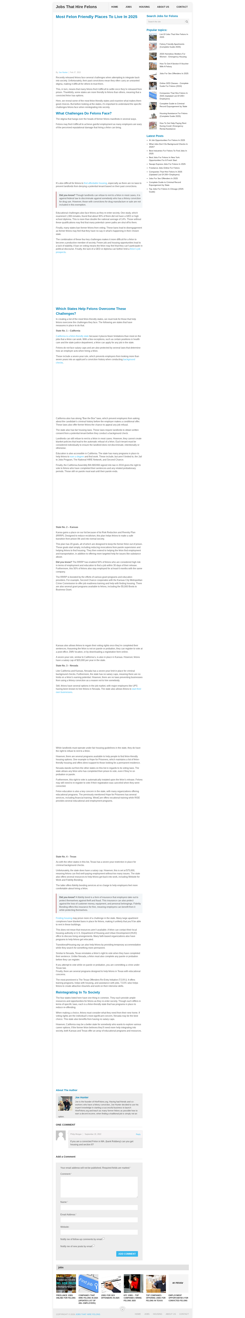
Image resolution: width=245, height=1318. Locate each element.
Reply (138, 1134)
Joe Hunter (63, 72)
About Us (163, 7)
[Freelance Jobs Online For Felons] (66, 1283)
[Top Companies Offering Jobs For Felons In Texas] (156, 1283)
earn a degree (77, 456)
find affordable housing (95, 183)
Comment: (66, 1174)
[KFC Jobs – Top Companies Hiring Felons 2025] (133, 1283)
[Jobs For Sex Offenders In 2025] (111, 1283)
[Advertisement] (99, 44)
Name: (64, 1202)
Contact (182, 7)
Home (114, 7)
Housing (144, 7)
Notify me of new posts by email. (76, 1246)
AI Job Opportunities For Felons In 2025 (167, 140)
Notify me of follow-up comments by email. (81, 1239)
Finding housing (64, 918)
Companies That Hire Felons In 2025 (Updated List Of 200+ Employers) (174, 96)
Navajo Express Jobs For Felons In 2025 (167, 164)
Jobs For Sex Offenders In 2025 (174, 73)
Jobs (128, 7)
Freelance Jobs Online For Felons (164, 168)
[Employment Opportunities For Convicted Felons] (178, 1283)
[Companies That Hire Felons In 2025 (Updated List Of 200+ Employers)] (88, 1283)
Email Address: (68, 1214)
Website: (64, 1227)
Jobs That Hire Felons (76, 7)
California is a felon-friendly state (72, 336)
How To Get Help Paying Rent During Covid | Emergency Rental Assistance (173, 126)
